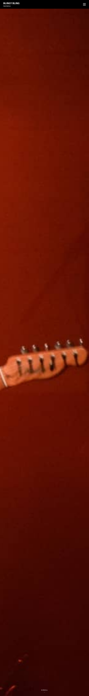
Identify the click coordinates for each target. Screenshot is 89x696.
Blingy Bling (11, 3)
